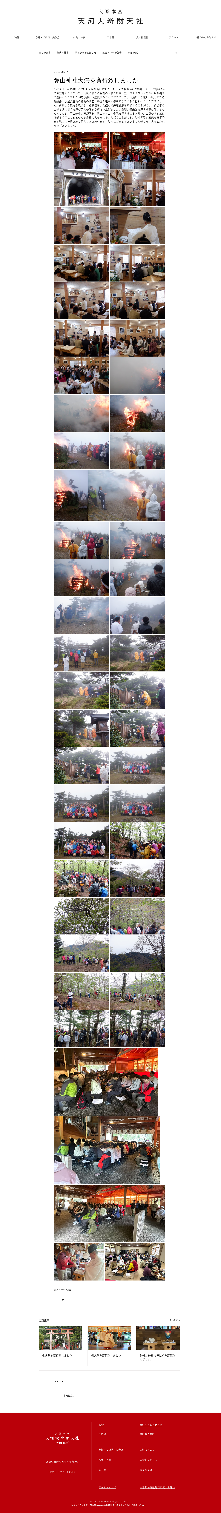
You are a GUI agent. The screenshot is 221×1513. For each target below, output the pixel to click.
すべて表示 (174, 1320)
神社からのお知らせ (85, 52)
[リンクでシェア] (69, 1300)
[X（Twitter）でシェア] (62, 1300)
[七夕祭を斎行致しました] (60, 1338)
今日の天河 (134, 52)
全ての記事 (45, 52)
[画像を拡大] (81, 150)
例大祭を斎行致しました (106, 1355)
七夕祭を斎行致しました (57, 1355)
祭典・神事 (63, 52)
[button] (176, 52)
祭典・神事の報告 (112, 52)
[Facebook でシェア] (55, 1300)
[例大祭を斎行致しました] (109, 1338)
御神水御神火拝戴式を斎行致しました (157, 1357)
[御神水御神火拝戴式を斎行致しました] (158, 1338)
